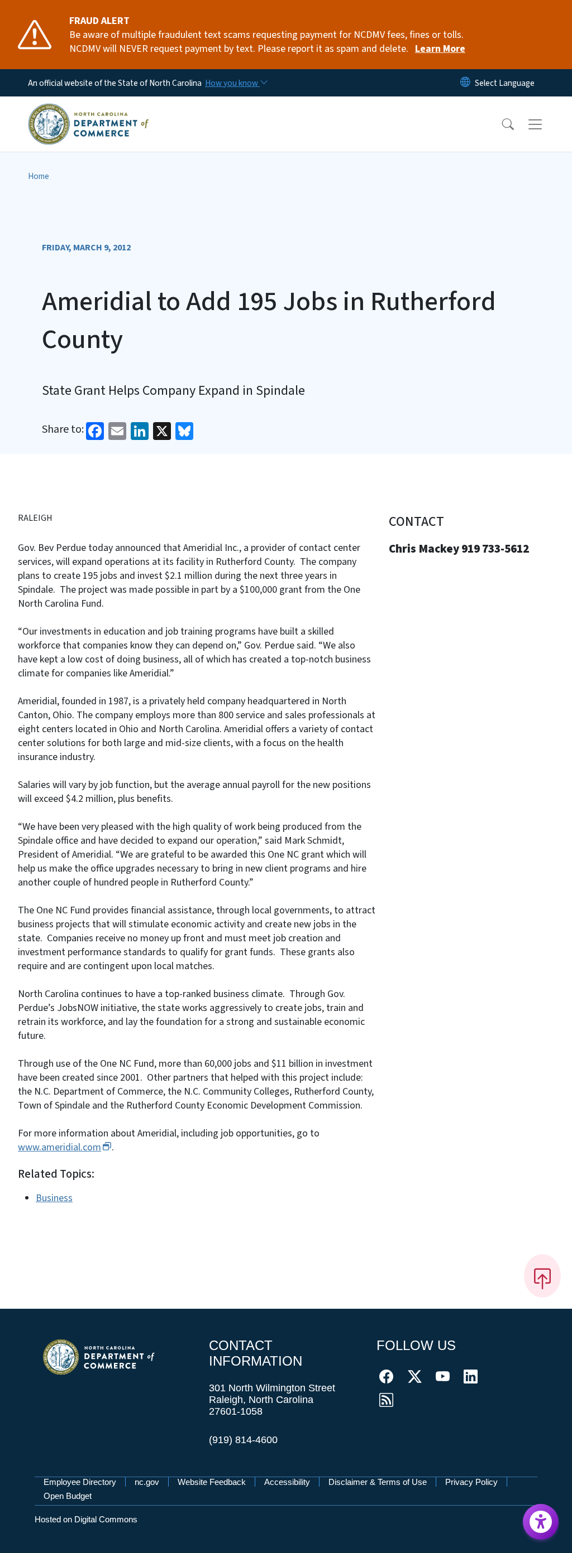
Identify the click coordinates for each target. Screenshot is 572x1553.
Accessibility (287, 1482)
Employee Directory (80, 1482)
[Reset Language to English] (465, 83)
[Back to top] (542, 1276)
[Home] (88, 111)
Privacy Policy (471, 1482)
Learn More (440, 49)
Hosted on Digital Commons (86, 1519)
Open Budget (68, 1496)
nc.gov (147, 1482)
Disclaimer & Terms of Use (377, 1482)
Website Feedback (212, 1482)
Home (38, 176)
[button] (500, 124)
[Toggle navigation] (545, 123)
